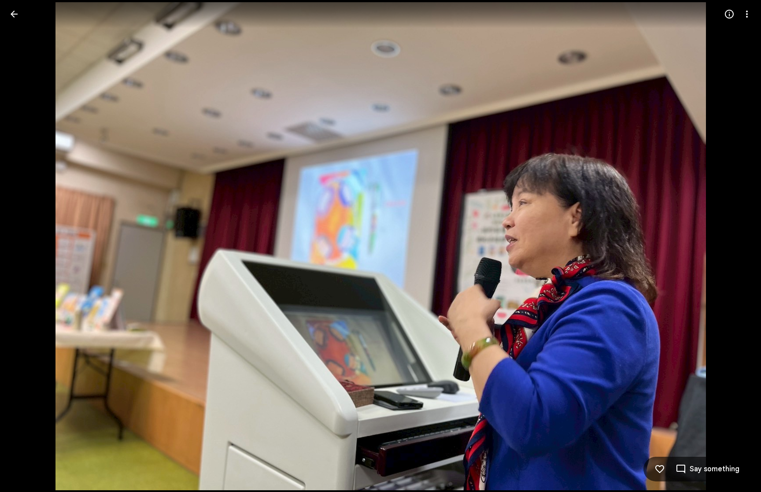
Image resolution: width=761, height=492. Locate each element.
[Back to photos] (14, 14)
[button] (24, 246)
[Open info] (729, 14)
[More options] (747, 14)
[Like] (659, 469)
